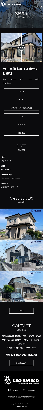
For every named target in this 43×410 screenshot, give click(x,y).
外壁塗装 (21, 124)
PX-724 (21, 91)
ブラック (21, 116)
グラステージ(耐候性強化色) (21, 108)
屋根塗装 (21, 133)
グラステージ (21, 99)
